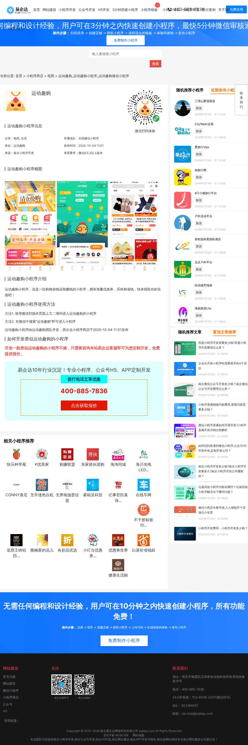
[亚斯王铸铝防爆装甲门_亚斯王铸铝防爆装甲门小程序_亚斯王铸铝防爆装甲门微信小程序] (16, 539)
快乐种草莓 (16, 464)
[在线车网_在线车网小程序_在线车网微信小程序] (144, 484)
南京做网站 (164, 739)
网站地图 (138, 735)
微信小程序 (11, 690)
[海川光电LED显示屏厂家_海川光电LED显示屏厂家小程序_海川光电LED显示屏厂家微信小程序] (144, 453)
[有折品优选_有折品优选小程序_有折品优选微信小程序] (67, 539)
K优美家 (42, 464)
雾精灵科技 (92, 494)
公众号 (7, 704)
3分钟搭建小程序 (125, 10)
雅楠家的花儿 (42, 550)
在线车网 (143, 494)
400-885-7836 (84, 391)
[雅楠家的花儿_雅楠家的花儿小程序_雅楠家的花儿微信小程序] (42, 539)
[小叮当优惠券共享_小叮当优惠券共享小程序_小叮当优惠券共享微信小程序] (93, 539)
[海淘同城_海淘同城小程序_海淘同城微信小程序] (118, 453)
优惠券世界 (118, 550)
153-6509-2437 (204, 697)
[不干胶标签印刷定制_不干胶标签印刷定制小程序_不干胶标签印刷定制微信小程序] (144, 509)
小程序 (23, 289)
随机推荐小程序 (189, 90)
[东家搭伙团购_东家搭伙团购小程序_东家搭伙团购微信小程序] (93, 453)
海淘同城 (118, 464)
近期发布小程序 (224, 90)
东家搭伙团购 (92, 464)
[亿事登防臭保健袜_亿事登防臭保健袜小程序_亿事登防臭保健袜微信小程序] (118, 484)
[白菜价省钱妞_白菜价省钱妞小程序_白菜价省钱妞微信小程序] (144, 539)
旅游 (199, 108)
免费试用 (236, 9)
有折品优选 (67, 550)
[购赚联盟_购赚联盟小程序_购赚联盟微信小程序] (67, 453)
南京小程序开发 (24, 153)
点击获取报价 (84, 405)
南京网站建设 (120, 739)
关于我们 (225, 10)
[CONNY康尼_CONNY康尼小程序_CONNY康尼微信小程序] (16, 484)
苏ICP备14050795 (116, 735)
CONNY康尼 (16, 494)
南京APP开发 (138, 739)
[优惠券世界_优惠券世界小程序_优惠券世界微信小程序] (118, 539)
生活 (24, 138)
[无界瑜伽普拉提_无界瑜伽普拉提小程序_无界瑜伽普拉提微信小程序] (67, 484)
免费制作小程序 (124, 640)
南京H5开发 (103, 739)
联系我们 (16, 29)
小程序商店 (190, 10)
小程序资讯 (171, 10)
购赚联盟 (67, 464)
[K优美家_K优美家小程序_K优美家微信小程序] (42, 453)
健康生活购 (118, 575)
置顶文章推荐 (224, 331)
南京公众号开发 (85, 739)
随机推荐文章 (190, 331)
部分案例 (209, 10)
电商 (16, 138)
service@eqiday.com (197, 713)
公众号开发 (86, 10)
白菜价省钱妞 (143, 550)
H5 (5, 711)
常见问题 (9, 677)
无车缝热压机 (42, 494)
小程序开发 (67, 10)
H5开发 (103, 10)
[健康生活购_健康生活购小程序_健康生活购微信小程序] (118, 564)
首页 (36, 10)
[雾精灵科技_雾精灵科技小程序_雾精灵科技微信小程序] (93, 484)
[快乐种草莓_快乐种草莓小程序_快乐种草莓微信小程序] (16, 453)
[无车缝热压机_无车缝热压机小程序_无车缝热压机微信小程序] (42, 484)
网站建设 (49, 10)
